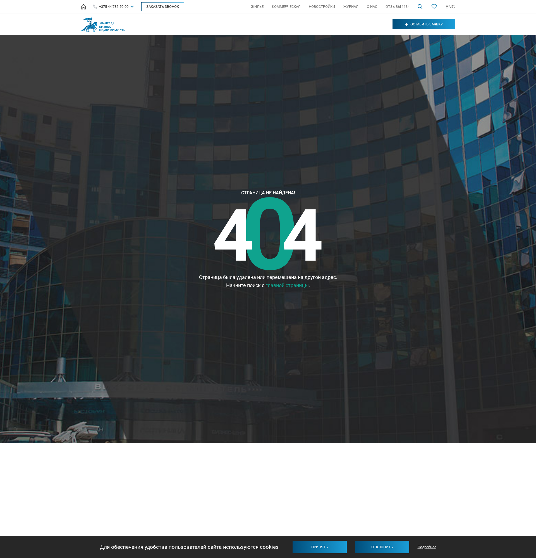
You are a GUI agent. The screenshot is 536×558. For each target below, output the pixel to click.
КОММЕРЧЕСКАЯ (286, 6)
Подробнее (427, 547)
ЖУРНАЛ (350, 6)
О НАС (372, 6)
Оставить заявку (426, 24)
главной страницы (287, 285)
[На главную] (83, 6)
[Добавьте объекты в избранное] (434, 6)
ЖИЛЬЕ (257, 6)
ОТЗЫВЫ (398, 6)
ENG (450, 6)
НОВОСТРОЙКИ (322, 6)
